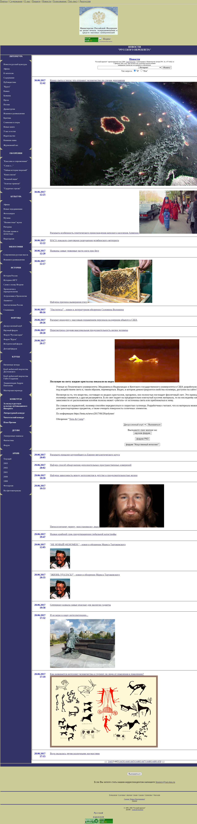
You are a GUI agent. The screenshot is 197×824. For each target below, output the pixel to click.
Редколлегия (113, 795)
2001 (6, 472)
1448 (148, 761)
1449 (153, 761)
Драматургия (9, 109)
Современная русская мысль (16, 255)
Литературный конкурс (14, 413)
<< (106, 761)
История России (11, 276)
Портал (4, 1)
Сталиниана (9, 310)
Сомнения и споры (12, 122)
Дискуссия (84, 1)
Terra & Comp (76, 419)
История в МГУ (10, 280)
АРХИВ (15, 453)
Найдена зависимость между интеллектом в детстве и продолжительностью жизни (93, 475)
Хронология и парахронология (11, 290)
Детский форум (10, 349)
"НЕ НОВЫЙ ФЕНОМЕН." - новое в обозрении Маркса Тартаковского (88, 544)
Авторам (129, 795)
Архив (135, 795)
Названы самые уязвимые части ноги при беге (74, 250)
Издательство (9, 136)
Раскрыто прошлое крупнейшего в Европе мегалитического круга (85, 454)
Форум (7, 445)
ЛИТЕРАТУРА (15, 56)
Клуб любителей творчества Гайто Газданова (16, 377)
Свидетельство (130, 62)
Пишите (36, 1)
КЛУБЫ (16, 357)
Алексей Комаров (137, 809)
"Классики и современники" (16, 161)
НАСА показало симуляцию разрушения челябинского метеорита (84, 240)
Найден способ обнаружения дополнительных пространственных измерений (90, 465)
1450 (158, 761)
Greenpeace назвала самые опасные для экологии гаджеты (80, 605)
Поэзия (7, 104)
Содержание (15, 1)
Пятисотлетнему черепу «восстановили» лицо (74, 526)
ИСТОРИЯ (16, 268)
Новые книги (9, 127)
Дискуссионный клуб (13, 326)
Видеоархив (9, 239)
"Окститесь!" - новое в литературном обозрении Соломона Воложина (87, 309)
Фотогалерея (9, 213)
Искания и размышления (14, 113)
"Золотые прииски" (12, 183)
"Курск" (7, 86)
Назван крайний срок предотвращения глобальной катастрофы (83, 534)
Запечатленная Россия (13, 305)
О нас (27, 1)
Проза (6, 100)
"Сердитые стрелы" (12, 188)
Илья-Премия (10, 422)
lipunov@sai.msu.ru (165, 782)
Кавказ (6, 91)
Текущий (7, 459)
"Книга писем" (10, 174)
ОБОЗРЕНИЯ (16, 153)
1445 (131, 761)
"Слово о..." (8, 166)
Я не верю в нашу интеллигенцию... (69, 615)
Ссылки (141, 795)
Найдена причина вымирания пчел (69, 302)
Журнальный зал (11, 145)
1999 (6, 481)
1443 (121, 761)
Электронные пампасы (13, 436)
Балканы (7, 95)
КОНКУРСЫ (16, 399)
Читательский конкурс (14, 417)
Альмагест (8, 300)
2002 (6, 468)
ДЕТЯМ (16, 430)
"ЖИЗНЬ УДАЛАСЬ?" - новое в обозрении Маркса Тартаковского (85, 574)
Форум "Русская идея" (13, 335)
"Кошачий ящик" (11, 179)
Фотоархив (8, 485)
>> (163, 761)
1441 (110, 761)
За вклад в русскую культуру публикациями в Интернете (15, 406)
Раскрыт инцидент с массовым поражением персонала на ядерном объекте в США (93, 320)
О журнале (121, 795)
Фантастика (9, 440)
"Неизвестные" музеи (13, 222)
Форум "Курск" (10, 339)
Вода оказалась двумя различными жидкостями (75, 753)
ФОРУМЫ (16, 318)
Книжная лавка (10, 140)
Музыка (7, 218)
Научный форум (11, 330)
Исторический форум (13, 344)
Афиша (7, 69)
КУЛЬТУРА (16, 196)
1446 (137, 761)
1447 (142, 761)
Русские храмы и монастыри (11, 232)
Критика (7, 118)
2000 (6, 477)
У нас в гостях (10, 131)
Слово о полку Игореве (14, 284)
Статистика (148, 795)
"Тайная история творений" (15, 170)
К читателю (9, 73)
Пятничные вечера (12, 365)
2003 (6, 463)
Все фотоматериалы (12, 490)
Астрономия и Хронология (15, 296)
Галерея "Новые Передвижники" (134, 799)
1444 (126, 761)
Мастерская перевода (13, 390)
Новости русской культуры (15, 64)
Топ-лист (73, 1)
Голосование (60, 1)
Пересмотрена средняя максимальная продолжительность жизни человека (89, 330)
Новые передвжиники (13, 209)
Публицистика (10, 82)
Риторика (8, 227)
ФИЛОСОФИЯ (16, 247)
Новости (46, 1)
